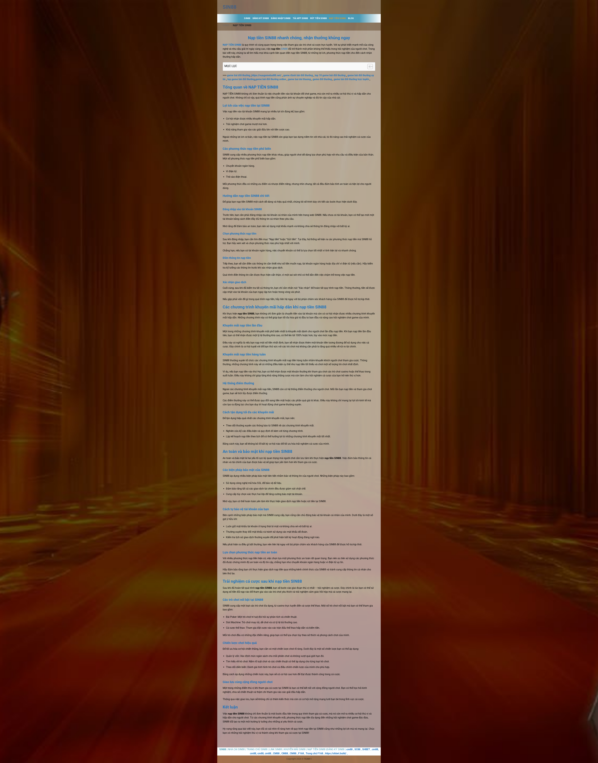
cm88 (349, 749)
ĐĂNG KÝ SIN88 (261, 18)
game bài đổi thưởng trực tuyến (351, 79)
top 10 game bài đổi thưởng (330, 75)
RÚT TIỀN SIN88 (318, 18)
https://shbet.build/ (335, 753)
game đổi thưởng (322, 79)
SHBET (366, 749)
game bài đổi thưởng (238, 75)
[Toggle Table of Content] (368, 66)
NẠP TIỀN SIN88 (337, 18)
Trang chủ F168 (314, 753)
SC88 (357, 749)
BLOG (351, 18)
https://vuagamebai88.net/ (266, 75)
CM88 (276, 753)
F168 (301, 753)
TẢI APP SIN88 (300, 18)
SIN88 (229, 7)
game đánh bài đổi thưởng (298, 75)
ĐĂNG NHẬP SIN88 (280, 18)
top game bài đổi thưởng (241, 79)
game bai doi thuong (299, 79)
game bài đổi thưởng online (270, 79)
